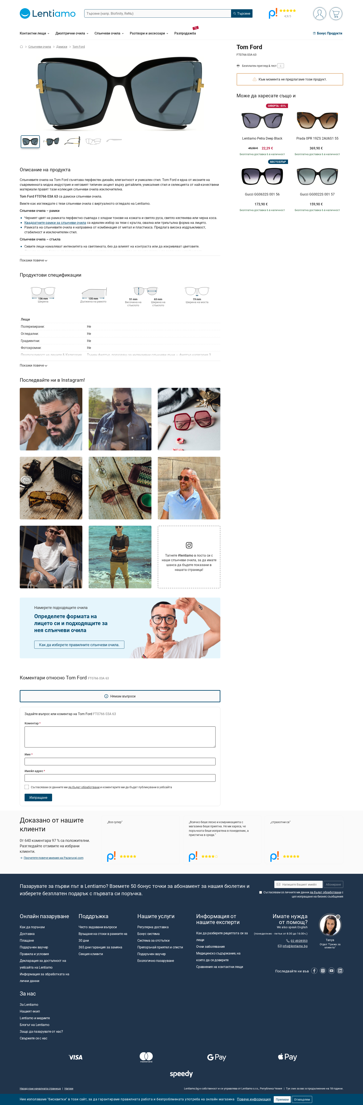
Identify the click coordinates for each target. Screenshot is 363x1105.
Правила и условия (34, 954)
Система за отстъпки (153, 940)
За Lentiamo (29, 1004)
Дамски (61, 47)
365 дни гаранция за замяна (100, 947)
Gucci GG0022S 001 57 (317, 194)
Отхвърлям (302, 1099)
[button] (30, 141)
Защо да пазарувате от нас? (41, 1031)
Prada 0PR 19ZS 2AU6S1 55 (317, 138)
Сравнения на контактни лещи (219, 966)
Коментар (33, 723)
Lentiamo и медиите (35, 1018)
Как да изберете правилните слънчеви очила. (79, 644)
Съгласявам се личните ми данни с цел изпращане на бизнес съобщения (303, 894)
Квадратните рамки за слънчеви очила (55, 222)
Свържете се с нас (33, 1038)
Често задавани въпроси (98, 927)
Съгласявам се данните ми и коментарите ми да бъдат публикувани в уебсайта (101, 787)
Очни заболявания (210, 946)
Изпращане (38, 797)
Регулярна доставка (153, 927)
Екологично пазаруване (155, 960)
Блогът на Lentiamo (34, 1024)
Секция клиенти (91, 954)
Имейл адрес (35, 771)
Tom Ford (78, 47)
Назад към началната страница (40, 1088)
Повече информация (254, 1099)
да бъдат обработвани (84, 787)
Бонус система (148, 933)
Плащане (27, 940)
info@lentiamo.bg (295, 946)
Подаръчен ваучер (34, 947)
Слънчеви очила (39, 47)
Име (29, 754)
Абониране (333, 884)
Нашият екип (30, 1011)
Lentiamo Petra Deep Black (262, 138)
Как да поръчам (32, 927)
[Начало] (21, 46)
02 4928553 (299, 941)
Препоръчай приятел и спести (160, 947)
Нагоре (68, 1088)
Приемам (282, 1099)
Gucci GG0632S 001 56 (262, 194)
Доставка (27, 933)
